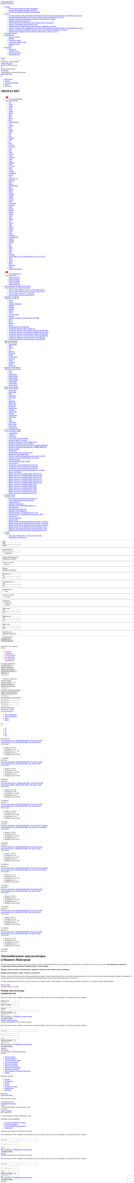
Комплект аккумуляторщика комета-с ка (22, 505)
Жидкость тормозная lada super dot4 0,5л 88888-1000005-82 (28, 445)
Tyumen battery (13, 237)
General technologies (15, 304)
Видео (11, 46)
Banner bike (12, 390)
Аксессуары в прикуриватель (18, 438)
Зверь (10, 262)
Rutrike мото (13, 408)
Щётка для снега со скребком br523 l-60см (23, 493)
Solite (10, 216)
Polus (10, 201)
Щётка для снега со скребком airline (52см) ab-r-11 (25, 479)
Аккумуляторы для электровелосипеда (22, 295)
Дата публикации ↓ (7, 711)
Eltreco (11, 348)
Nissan (11, 193)
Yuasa (10, 420)
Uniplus (11, 242)
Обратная (8, 603)
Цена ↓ (7, 718)
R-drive (11, 209)
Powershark (12, 203)
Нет (7, 564)
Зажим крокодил (14, 502)
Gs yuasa (11, 166)
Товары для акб (10, 1057)
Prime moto (12, 403)
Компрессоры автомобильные (19, 454)
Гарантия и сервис (15, 40)
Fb (9, 141)
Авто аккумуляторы (11, 1062)
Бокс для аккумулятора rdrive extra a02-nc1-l (23, 498)
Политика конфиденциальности (15, 1126)
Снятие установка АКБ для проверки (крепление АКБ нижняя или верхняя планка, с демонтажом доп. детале (45, 28)
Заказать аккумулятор (8, 69)
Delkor (11, 131)
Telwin (11, 312)
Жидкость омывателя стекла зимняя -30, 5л (23, 442)
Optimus (11, 351)
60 (5, 733)
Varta (10, 246)
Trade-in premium (14, 281)
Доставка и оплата (11, 33)
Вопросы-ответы (14, 44)
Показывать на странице (9, 646)
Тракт (10, 267)
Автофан (12, 255)
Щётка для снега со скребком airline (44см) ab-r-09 (25, 475)
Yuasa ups (12, 362)
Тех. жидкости (13, 463)
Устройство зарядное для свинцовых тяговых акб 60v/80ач (28, 335)
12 (6, 591)
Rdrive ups (12, 353)
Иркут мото (12, 424)
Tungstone (12, 235)
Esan (10, 136)
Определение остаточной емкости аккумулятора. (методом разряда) (31, 22)
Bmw (10, 116)
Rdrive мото (12, 404)
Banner (11, 113)
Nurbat (11, 196)
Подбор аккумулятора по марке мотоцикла (23, 10)
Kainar (11, 175)
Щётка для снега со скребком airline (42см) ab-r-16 (25, 473)
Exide (10, 140)
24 (5, 732)
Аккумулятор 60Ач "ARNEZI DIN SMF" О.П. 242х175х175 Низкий (23, 827)
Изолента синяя (14, 449)
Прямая (7, 605)
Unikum (11, 240)
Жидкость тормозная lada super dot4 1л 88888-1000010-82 (28, 447)
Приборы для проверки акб (18, 511)
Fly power (12, 147)
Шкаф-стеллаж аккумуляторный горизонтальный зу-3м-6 (28, 530)
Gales (10, 159)
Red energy (12, 406)
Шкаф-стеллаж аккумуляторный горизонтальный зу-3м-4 (28, 528)
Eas (10, 134)
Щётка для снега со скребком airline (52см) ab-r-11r (25, 481)
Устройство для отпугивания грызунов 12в (23, 465)
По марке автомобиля (9, 652)
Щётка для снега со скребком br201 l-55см (23, 484)
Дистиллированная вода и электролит (21, 500)
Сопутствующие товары (13, 1060)
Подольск (12, 265)
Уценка (7, 1073)
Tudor (10, 233)
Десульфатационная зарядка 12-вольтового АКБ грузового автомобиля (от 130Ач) (36, 17)
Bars (10, 115)
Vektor (11, 360)
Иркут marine (13, 385)
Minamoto (12, 401)
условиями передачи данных (22, 1016)
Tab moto (12, 410)
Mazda (11, 184)
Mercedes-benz (13, 186)
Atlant (10, 108)
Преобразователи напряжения (19, 327)
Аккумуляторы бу (11, 1058)
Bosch (11, 118)
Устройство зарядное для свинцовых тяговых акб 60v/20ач (28, 334)
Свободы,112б (13, 51)
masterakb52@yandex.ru (8, 1103)
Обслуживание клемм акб (17, 509)
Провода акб (13, 516)
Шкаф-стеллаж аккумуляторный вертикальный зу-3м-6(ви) (28, 525)
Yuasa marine (13, 383)
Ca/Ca (7, 597)
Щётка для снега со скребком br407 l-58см (23, 488)
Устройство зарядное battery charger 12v (22, 328)
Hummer (11, 305)
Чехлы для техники (15, 472)
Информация (9, 35)
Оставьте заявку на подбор (10, 986)
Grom (10, 164)
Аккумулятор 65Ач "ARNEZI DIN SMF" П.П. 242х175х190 (21, 891)
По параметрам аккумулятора (10, 659)
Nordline (11, 194)
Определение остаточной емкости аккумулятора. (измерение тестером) (32, 26)
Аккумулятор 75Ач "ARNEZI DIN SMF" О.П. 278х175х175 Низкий (23, 870)
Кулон (11, 325)
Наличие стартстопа (10, 679)
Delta (10, 346)
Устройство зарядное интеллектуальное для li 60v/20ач (27, 339)
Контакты (8, 47)
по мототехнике (10, 655)
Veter (10, 249)
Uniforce (11, 239)
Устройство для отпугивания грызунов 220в (23, 466)
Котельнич (12, 49)
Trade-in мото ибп (14, 284)
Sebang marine (13, 380)
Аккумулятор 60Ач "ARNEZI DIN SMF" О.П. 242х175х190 (21, 763)
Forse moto (12, 397)
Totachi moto (13, 412)
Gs (9, 399)
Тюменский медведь (15, 269)
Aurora (11, 111)
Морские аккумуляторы (13, 1067)
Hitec (10, 168)
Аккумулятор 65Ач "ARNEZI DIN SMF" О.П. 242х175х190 (21, 848)
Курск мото (12, 426)
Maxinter (11, 309)
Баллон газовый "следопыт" (18, 440)
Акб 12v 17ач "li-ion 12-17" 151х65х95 (21, 293)
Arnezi (11, 106)
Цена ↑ (7, 720)
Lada (10, 177)
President (11, 205)
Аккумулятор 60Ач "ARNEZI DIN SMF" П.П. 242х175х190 (21, 806)
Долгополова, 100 (15, 53)
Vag (10, 244)
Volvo (10, 251)
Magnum (11, 180)
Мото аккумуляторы (11, 1065)
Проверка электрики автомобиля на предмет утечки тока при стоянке (32, 19)
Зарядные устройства (12, 1069)
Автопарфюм (13, 433)
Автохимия (12, 436)
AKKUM (4, 70)
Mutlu (10, 191)
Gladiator (11, 163)
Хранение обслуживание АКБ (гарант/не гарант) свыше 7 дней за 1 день (33, 31)
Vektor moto (12, 417)
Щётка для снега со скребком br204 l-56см (23, 486)
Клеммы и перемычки (16, 504)
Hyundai (11, 171)
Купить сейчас (5, 984)
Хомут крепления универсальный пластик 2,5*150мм (27, 470)
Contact (11, 125)
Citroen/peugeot (14, 122)
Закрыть (3, 1048)
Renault (11, 210)
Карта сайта (9, 1128)
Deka (10, 371)
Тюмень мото (13, 427)
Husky (11, 170)
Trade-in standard (14, 282)
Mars (10, 182)
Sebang (11, 214)
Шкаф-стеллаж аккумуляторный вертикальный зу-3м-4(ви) (28, 523)
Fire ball (11, 145)
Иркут (11, 263)
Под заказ (8, 637)
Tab (10, 221)
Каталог (7, 1079)
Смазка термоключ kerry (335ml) (19, 461)
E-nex (10, 373)
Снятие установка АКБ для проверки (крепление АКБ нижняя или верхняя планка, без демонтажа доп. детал (45, 15)
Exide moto (12, 396)
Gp (10, 350)
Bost (10, 120)
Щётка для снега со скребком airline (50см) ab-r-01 (25, 477)
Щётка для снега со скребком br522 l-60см (23, 491)
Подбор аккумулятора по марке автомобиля (23, 8)
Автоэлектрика (14, 314)
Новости (11, 38)
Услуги (7, 14)
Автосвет (12, 435)
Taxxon (11, 223)
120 (6, 735)
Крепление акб (14, 507)
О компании (9, 1081)
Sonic (10, 217)
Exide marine (13, 374)
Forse (10, 152)
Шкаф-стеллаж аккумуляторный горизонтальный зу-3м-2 (28, 527)
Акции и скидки (14, 37)
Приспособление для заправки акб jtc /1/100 (23, 512)
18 (5, 730)
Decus (11, 129)
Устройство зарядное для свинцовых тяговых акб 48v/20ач (28, 330)
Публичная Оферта (11, 1124)
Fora (10, 148)
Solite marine (13, 381)
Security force (13, 357)
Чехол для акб (13, 520)
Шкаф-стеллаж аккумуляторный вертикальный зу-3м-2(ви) (28, 521)
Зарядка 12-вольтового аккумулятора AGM (23, 24)
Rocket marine (13, 378)
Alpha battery (13, 344)
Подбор (7, 7)
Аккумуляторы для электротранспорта (18, 1071)
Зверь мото (12, 422)
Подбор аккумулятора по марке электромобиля (24, 12)
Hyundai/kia (12, 173)
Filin (10, 143)
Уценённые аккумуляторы (17, 537)
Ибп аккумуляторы (11, 1064)
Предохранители (14, 459)
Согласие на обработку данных (15, 1122)
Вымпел (11, 316)
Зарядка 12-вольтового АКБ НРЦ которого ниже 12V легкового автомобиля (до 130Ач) (38, 30)
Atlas (10, 109)
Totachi (11, 228)
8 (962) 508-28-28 (6, 63)
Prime (10, 207)
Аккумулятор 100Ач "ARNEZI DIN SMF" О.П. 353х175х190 (21, 785)
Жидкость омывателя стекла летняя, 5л (22, 443)
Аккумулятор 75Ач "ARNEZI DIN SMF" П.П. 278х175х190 (21, 912)
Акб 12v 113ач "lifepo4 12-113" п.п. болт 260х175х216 (26, 289)
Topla (10, 226)
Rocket (11, 212)
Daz (10, 127)
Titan (10, 224)
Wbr (10, 419)
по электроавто (10, 657)
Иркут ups (12, 366)
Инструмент (13, 450)
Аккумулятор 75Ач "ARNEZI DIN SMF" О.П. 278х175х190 (21, 742)
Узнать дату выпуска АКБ (17, 42)
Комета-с (12, 323)
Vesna (10, 247)
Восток (11, 364)
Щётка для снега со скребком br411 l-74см (23, 489)
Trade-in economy (14, 279)
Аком (10, 258)
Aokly (11, 104)
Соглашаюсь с (17, 1016)
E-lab (10, 132)
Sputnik (11, 219)
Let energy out (13, 178)
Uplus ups (12, 358)
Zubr (10, 253)
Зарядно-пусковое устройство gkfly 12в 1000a (24, 318)
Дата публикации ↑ (11, 716)
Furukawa (12, 157)
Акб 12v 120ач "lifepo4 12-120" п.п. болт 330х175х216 (27, 291)
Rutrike (11, 355)
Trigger (11, 230)
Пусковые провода (15, 518)
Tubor (10, 232)
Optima (11, 198)
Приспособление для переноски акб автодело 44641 (26, 514)
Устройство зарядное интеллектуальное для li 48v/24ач (27, 337)
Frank (10, 155)
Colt (10, 124)
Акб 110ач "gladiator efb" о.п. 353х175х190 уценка (25, 535)
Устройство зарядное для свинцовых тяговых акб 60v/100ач (29, 332)
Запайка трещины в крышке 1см (19, 21)
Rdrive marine (13, 376)
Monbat (11, 189)
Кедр (10, 321)
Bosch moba (12, 392)
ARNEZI (8, 553)
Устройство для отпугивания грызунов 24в (23, 468)
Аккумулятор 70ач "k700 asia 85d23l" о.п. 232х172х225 (27, 256)
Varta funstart (13, 415)
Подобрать (5, 675)
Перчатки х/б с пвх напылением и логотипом (24, 458)
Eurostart (11, 138)
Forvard (11, 154)
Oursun (11, 200)
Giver (10, 161)
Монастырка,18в (14, 54)
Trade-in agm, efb (14, 277)
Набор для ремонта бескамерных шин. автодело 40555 (27, 456)
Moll (10, 187)
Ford (10, 150)
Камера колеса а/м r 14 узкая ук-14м (20, 452)
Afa (10, 102)
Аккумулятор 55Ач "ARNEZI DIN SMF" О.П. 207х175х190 (21, 933)
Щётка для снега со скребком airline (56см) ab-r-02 (25, 482)
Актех (11, 260)
